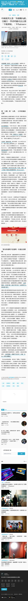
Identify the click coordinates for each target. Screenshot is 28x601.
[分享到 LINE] (15, 56)
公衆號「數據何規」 (6, 141)
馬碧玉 (2, 513)
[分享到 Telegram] (12, 56)
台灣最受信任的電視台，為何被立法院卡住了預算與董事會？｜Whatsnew (13, 485)
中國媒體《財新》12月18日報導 (9, 63)
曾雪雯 (2, 539)
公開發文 (9, 79)
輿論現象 (8, 385)
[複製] (2, 56)
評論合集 (20, 85)
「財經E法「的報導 (17, 134)
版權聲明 (8, 586)
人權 (10, 15)
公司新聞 (13, 586)
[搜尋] (23, 10)
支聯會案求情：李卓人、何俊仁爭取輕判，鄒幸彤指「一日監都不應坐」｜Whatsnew (10, 441)
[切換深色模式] (21, 10)
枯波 (2, 444)
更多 (6, 409)
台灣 (2, 482)
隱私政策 (16, 594)
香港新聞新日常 (5, 508)
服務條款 (20, 594)
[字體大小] (17, 10)
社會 (3, 385)
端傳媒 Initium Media (8, 594)
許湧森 (2, 487)
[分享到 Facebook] (9, 56)
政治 (22, 383)
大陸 (13, 385)
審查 (18, 383)
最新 (3, 409)
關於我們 (3, 584)
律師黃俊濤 (4, 150)
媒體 (18, 15)
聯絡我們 (8, 584)
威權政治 (14, 15)
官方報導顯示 (5, 126)
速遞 (18, 385)
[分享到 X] (5, 56)
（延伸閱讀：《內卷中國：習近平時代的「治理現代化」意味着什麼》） (14, 285)
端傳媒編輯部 (11, 377)
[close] (26, 4)
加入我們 (13, 584)
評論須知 (4, 401)
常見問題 (3, 586)
